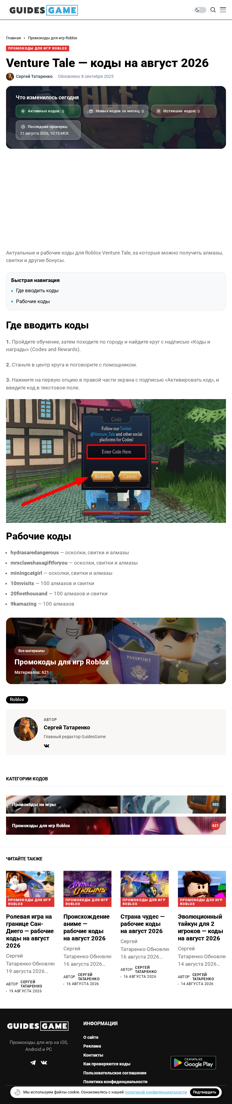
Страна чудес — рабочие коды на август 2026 (143, 924)
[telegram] (33, 1062)
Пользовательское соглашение (115, 1072)
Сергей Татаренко (67, 727)
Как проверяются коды (106, 1063)
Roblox (17, 699)
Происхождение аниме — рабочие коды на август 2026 (86, 927)
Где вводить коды (37, 290)
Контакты (93, 1055)
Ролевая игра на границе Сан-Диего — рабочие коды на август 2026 (30, 931)
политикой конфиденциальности (156, 1092)
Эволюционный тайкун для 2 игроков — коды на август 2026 (200, 927)
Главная (13, 38)
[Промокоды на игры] (116, 804)
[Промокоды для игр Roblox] (116, 826)
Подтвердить (204, 1092)
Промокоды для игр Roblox (52, 38)
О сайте (90, 1037)
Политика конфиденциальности (115, 1081)
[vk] (44, 1063)
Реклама (92, 1046)
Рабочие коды (33, 301)
